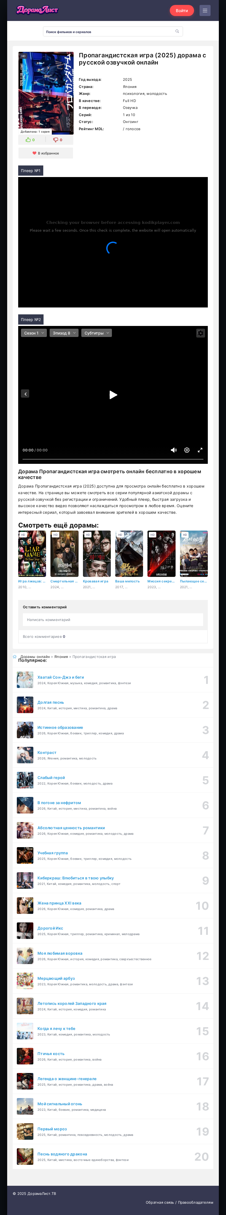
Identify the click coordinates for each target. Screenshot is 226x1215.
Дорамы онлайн (35, 656)
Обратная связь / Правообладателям (179, 1202)
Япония (61, 656)
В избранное (48, 153)
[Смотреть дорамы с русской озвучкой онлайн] (37, 10)
